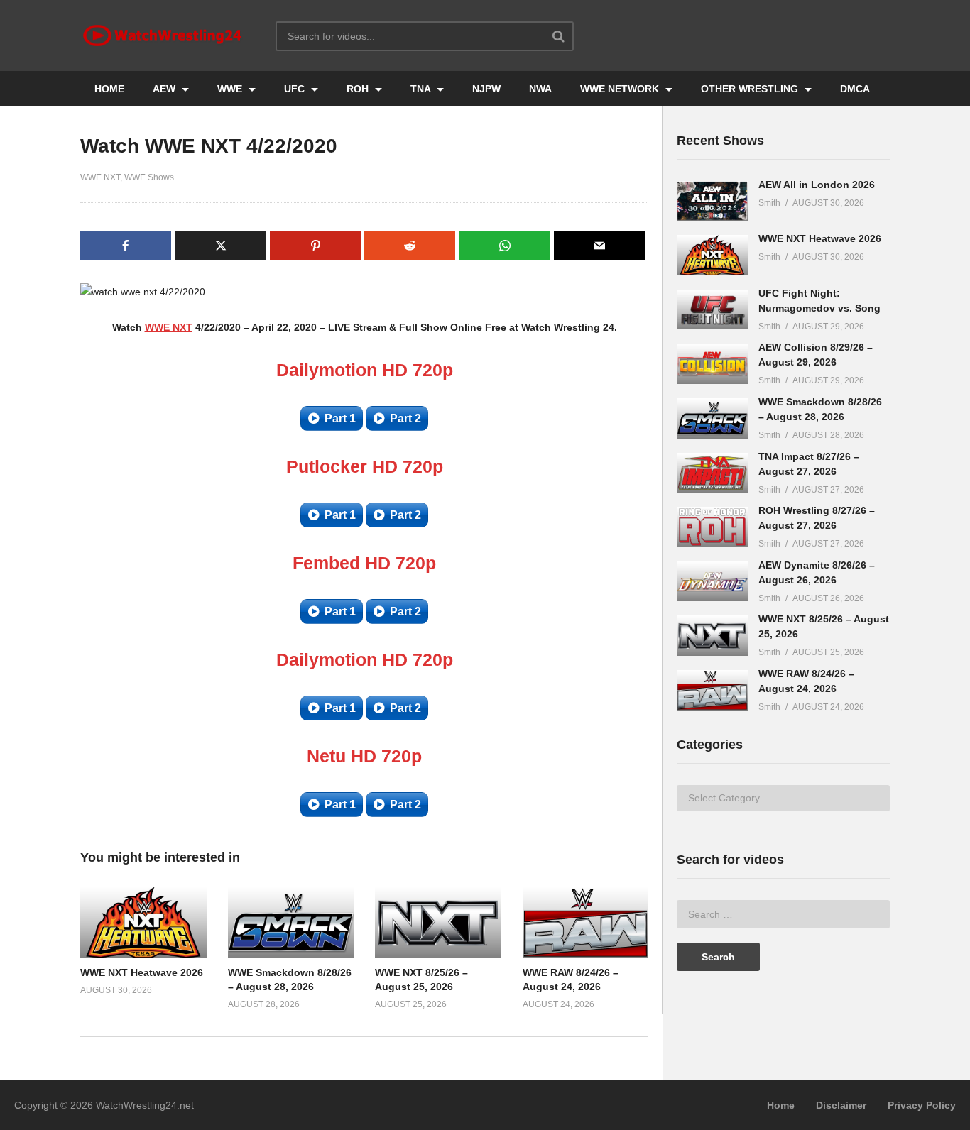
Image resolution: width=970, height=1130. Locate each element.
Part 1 (340, 418)
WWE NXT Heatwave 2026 (141, 972)
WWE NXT (100, 177)
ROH (359, 88)
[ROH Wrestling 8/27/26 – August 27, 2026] (712, 527)
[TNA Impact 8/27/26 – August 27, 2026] (712, 473)
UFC (295, 88)
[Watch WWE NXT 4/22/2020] (143, 922)
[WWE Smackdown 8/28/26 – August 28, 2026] (712, 418)
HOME (109, 88)
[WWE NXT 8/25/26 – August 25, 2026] (712, 635)
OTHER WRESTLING (751, 88)
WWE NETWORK (621, 88)
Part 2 (405, 418)
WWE (231, 88)
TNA (421, 88)
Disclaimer (841, 1105)
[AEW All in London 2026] (712, 201)
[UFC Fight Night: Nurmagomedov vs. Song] (712, 310)
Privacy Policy (922, 1105)
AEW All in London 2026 (816, 184)
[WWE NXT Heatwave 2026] (712, 255)
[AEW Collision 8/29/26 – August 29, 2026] (712, 364)
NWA (540, 88)
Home (781, 1105)
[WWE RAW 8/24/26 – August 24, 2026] (712, 690)
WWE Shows (149, 177)
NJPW (486, 88)
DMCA (855, 88)
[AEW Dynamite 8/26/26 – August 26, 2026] (712, 581)
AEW (165, 88)
